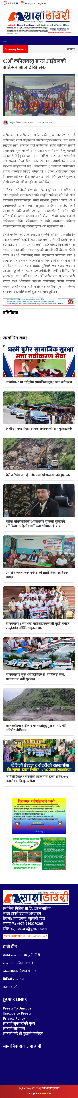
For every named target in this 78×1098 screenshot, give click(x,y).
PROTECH (45, 1093)
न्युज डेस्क (15, 122)
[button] (5, 41)
